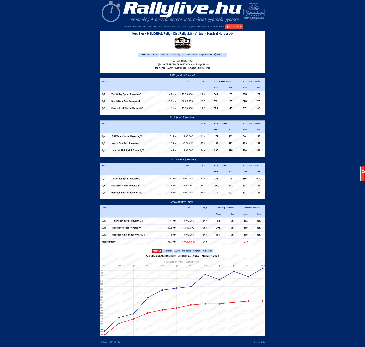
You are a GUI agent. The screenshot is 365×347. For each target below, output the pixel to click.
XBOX (177, 251)
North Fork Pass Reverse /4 (127, 228)
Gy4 (104, 136)
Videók (220, 26)
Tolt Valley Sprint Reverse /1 (126, 94)
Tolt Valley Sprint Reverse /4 (127, 221)
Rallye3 (147, 26)
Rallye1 (127, 26)
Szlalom (182, 26)
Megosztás (221, 54)
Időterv (155, 54)
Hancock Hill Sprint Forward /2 (128, 150)
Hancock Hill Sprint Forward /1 (127, 108)
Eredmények (144, 54)
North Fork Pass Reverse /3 (125, 185)
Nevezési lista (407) (170, 54)
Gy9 (103, 192)
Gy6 (103, 150)
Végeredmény (205, 54)
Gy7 (103, 178)
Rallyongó (167, 251)
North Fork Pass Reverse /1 (125, 101)
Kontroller (186, 251)
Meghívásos (170, 26)
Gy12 (104, 235)
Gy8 (103, 185)
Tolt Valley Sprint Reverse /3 (126, 178)
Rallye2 (137, 26)
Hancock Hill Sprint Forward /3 (127, 192)
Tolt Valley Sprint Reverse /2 (127, 136)
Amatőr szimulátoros (202, 251)
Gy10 (104, 221)
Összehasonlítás (189, 54)
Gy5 (104, 143)
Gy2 (103, 101)
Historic (157, 26)
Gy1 (103, 94)
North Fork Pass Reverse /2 (126, 143)
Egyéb (192, 26)
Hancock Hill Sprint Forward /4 (128, 235)
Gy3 (103, 108)
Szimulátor (206, 26)
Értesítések (235, 26)
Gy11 (104, 228)
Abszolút (157, 251)
